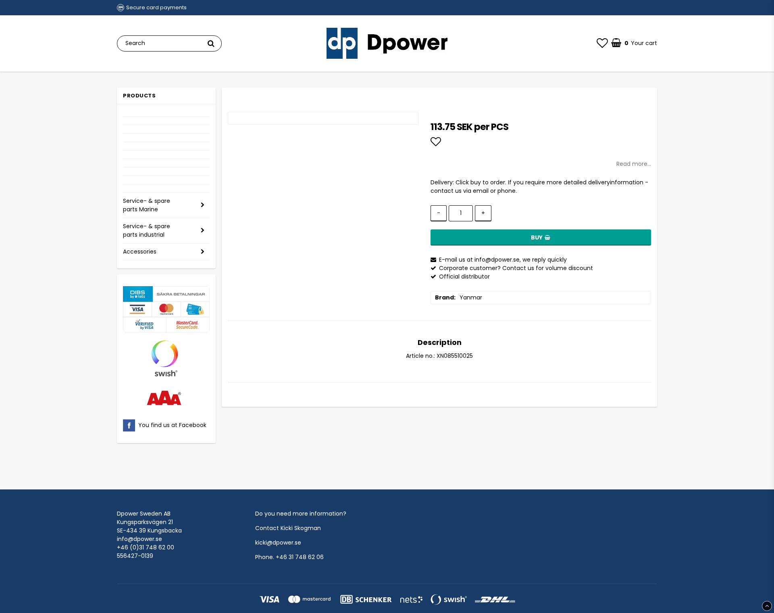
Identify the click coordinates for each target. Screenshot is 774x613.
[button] (602, 43)
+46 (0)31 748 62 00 (145, 547)
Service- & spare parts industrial (146, 230)
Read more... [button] (633, 164)
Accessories (139, 252)
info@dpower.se (139, 539)
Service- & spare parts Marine (146, 205)
